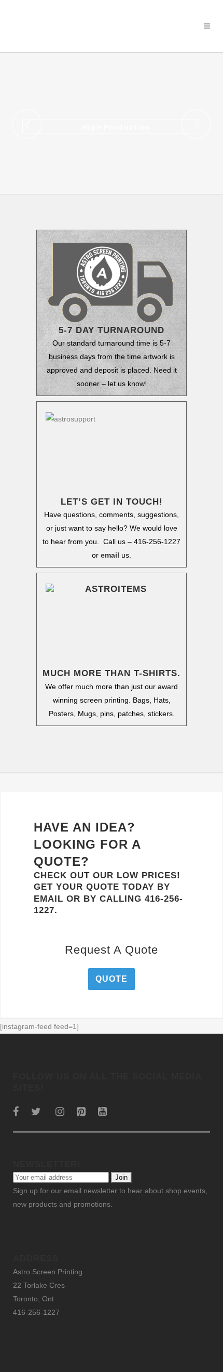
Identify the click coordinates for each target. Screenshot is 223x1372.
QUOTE (111, 978)
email (110, 555)
